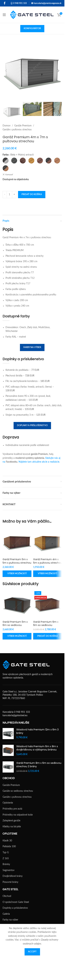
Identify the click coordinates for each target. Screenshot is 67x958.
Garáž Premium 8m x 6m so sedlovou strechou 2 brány (38, 764)
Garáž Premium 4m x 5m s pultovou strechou (47, 561)
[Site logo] (32, 15)
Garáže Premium (23, 126)
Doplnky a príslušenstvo (32, 425)
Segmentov (8, 870)
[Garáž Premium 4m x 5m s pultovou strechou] (47, 541)
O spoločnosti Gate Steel (16, 902)
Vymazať (9, 174)
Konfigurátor (32, 28)
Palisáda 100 (9, 846)
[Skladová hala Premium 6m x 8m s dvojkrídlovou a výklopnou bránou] (8, 750)
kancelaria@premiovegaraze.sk (47, 3)
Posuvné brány (10, 882)
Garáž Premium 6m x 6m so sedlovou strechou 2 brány (45, 625)
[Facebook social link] (5, 3)
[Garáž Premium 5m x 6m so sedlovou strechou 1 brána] (17, 604)
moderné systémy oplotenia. (30, 458)
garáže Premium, (39, 454)
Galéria (6, 914)
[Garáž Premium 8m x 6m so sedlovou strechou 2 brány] (8, 767)
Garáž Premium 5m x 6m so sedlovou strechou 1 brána (15, 625)
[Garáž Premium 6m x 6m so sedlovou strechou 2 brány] (47, 604)
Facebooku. (12, 462)
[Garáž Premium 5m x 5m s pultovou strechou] (17, 541)
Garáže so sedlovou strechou (18, 791)
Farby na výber (32, 347)
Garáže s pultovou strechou (17, 129)
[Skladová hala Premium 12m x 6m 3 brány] (8, 733)
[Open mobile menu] (4, 14)
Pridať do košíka (31, 194)
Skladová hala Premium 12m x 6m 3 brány (37, 731)
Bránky (6, 864)
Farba (5, 155)
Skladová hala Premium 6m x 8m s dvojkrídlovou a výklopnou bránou (37, 748)
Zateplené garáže (11, 820)
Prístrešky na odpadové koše (18, 815)
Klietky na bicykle (12, 826)
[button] (6, 70)
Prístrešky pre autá (12, 809)
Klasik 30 (7, 840)
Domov (6, 126)
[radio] (6, 161)
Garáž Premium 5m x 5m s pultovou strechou (17, 561)
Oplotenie (8, 803)
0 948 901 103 (20, 3)
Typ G (6, 852)
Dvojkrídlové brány (13, 876)
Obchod (7, 896)
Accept (32, 952)
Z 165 (6, 858)
